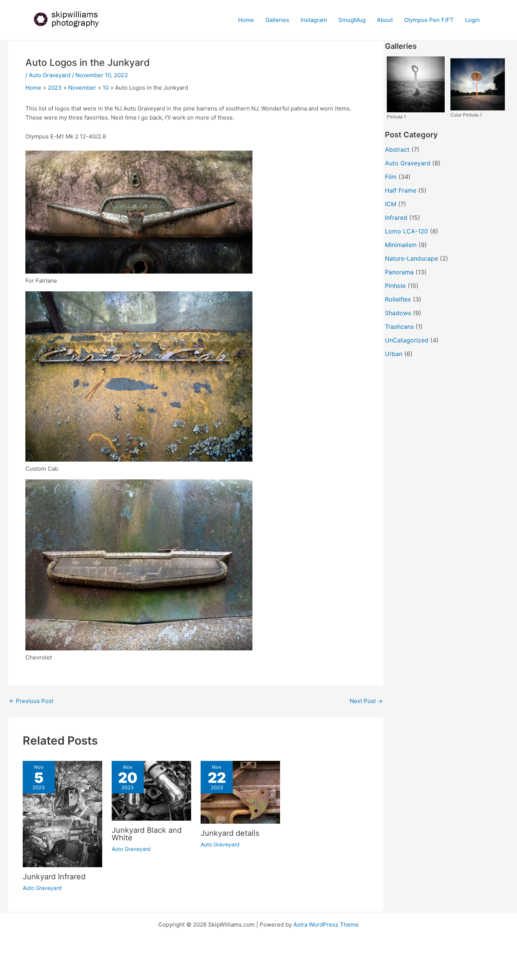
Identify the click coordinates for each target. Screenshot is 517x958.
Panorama (399, 272)
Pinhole (395, 285)
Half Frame (400, 190)
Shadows (398, 313)
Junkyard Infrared (54, 876)
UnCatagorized (406, 340)
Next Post (366, 701)
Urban (393, 354)
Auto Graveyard (49, 75)
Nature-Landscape (411, 258)
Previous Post (31, 701)
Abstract (397, 149)
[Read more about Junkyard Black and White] (151, 790)
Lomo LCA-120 (406, 231)
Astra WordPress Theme (326, 924)
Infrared (396, 217)
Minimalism (401, 245)
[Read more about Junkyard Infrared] (62, 813)
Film (391, 176)
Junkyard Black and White (147, 834)
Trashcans (399, 326)
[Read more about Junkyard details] (240, 791)
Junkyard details (230, 833)
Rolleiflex (398, 299)
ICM (390, 204)
